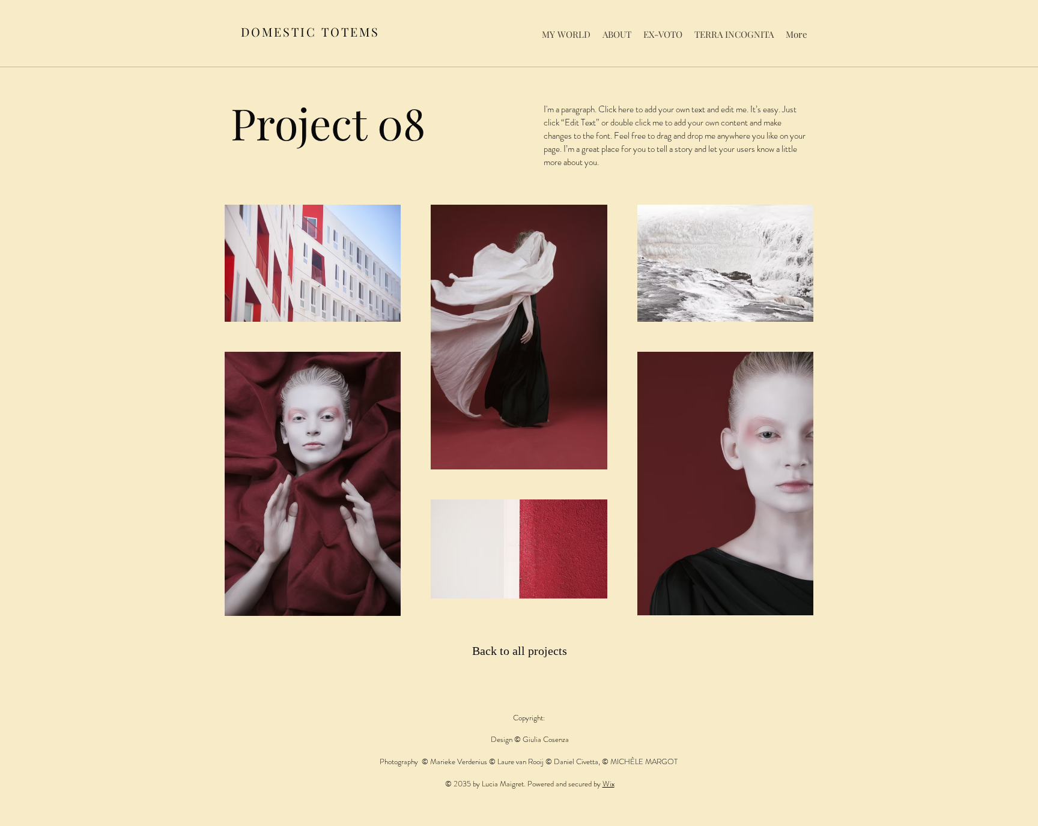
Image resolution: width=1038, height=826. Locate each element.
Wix (608, 783)
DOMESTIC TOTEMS (310, 31)
